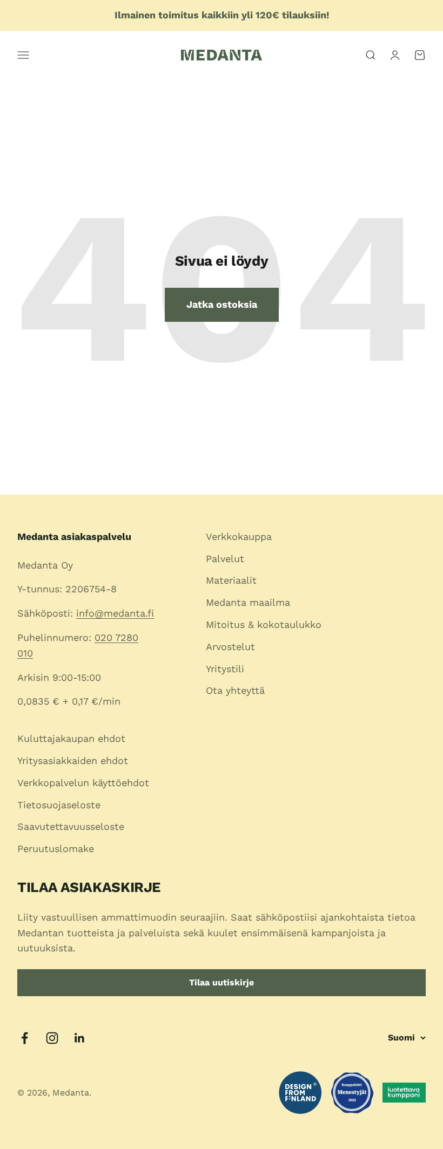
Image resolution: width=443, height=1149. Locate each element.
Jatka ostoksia (221, 304)
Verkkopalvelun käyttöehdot (83, 782)
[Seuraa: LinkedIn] (79, 1038)
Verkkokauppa (239, 536)
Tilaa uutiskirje (221, 982)
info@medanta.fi (115, 613)
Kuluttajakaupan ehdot (71, 738)
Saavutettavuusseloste (70, 826)
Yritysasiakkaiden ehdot (72, 760)
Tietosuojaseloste (58, 804)
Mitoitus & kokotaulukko (263, 624)
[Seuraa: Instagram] (52, 1038)
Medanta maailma (248, 602)
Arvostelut (230, 646)
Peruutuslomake (55, 848)
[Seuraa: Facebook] (24, 1038)
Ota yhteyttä (235, 690)
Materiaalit (231, 580)
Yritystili (225, 668)
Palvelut (225, 558)
